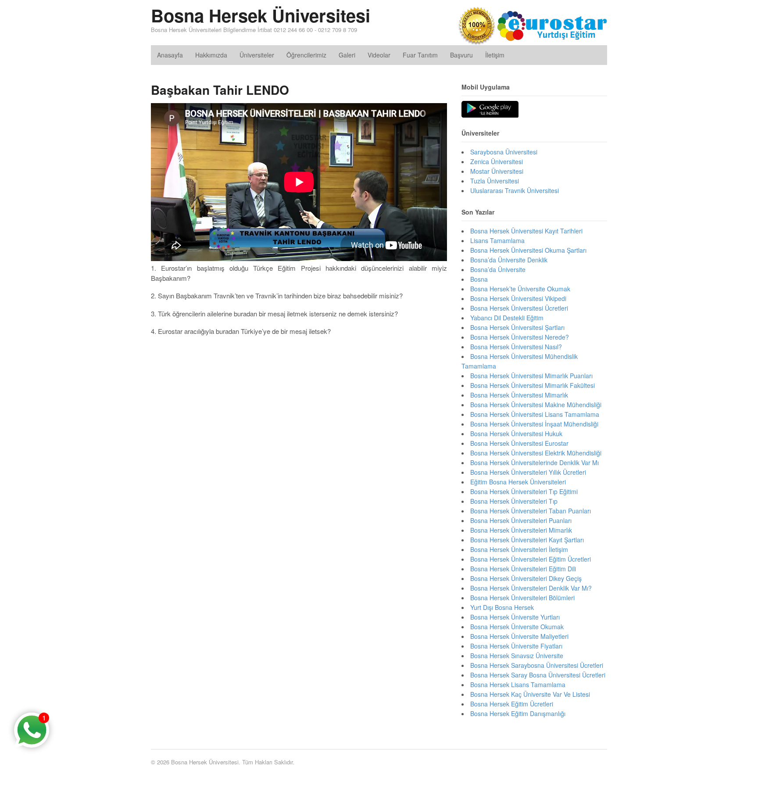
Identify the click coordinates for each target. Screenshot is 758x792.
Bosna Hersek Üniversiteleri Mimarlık (521, 530)
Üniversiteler (257, 54)
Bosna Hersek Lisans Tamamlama (517, 684)
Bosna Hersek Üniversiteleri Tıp (514, 501)
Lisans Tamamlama (497, 240)
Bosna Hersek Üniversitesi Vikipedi (518, 298)
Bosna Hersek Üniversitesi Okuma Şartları (528, 250)
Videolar (379, 54)
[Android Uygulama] (489, 109)
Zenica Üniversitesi (496, 161)
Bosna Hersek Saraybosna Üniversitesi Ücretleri (536, 665)
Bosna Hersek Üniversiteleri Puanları (521, 520)
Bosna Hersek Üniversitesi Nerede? (519, 337)
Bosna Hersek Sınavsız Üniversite (516, 655)
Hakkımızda (211, 54)
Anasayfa (170, 54)
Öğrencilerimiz (306, 54)
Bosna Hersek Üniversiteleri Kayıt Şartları (527, 539)
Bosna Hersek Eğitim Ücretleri (511, 703)
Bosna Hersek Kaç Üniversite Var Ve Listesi (530, 694)
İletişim (494, 54)
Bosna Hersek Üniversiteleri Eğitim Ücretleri (530, 559)
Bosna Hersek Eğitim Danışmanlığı (517, 713)
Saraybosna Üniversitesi (503, 151)
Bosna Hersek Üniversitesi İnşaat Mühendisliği (534, 423)
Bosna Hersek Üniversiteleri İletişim (519, 549)
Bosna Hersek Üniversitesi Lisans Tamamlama (534, 414)
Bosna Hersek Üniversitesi (260, 15)
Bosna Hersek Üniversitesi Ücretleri (519, 308)
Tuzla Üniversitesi (494, 180)
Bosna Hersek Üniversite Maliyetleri (519, 636)
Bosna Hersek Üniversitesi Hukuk (516, 433)
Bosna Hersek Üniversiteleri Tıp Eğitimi (524, 491)
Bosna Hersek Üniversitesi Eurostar (519, 443)
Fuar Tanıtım (420, 54)
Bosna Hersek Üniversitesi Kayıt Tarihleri (526, 230)
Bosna (479, 279)
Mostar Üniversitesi (496, 171)
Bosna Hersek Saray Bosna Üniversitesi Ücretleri (537, 674)
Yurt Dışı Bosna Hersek (502, 607)
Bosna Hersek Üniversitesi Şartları (517, 327)
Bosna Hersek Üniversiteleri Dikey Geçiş (526, 578)
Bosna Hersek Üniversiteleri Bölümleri (522, 597)
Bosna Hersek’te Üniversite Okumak (520, 288)
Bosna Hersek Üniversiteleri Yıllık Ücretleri (528, 472)
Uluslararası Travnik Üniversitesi (514, 190)
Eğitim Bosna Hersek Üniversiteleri (518, 481)
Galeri (347, 54)
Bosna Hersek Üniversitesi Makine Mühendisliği (535, 404)
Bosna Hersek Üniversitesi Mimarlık (519, 395)
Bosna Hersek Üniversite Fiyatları (516, 645)
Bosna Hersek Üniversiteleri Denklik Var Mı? (531, 588)
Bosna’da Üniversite (498, 269)
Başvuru (461, 54)
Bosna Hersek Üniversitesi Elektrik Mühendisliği (535, 452)
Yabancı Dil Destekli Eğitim (506, 317)
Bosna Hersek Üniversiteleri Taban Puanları (530, 510)
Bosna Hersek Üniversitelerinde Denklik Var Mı (534, 462)
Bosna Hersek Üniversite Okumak (517, 626)
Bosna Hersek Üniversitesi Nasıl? (516, 346)
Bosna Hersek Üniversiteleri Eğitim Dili (523, 568)
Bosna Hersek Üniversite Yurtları (515, 617)
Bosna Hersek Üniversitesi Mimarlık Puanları (531, 375)
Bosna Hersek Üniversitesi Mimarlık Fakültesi (532, 385)
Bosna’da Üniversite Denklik (508, 259)
